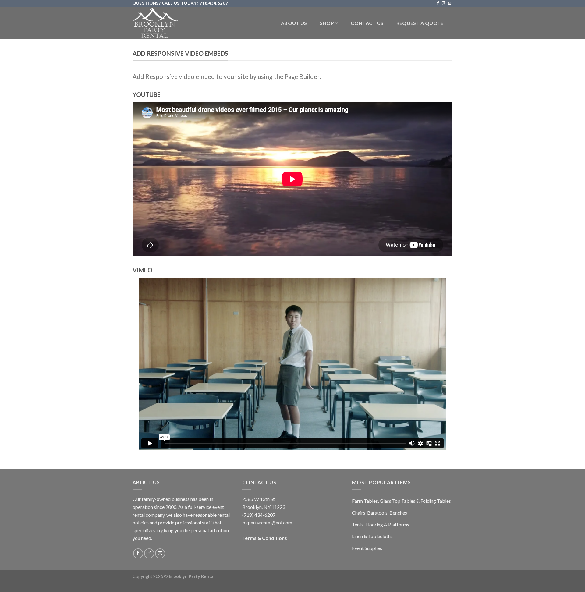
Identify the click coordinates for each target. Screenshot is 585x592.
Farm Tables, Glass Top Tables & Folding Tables (401, 501)
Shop (327, 23)
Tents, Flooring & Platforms (380, 524)
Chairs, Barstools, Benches (379, 513)
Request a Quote (420, 23)
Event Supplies (367, 548)
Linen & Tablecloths (372, 536)
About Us (294, 23)
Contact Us (367, 23)
